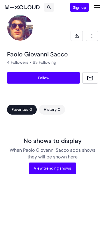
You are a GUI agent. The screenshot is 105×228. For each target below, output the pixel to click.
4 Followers (17, 62)
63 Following (44, 62)
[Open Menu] (96, 7)
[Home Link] (22, 7)
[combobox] (92, 36)
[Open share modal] (77, 36)
